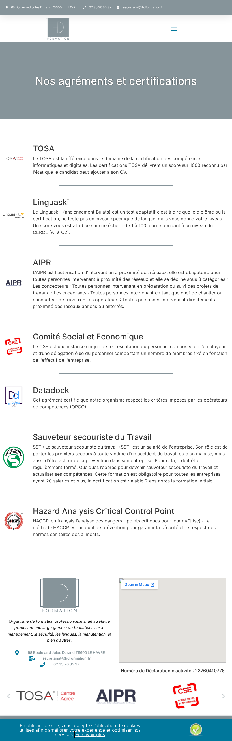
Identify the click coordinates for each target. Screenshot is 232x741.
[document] (116, 370)
